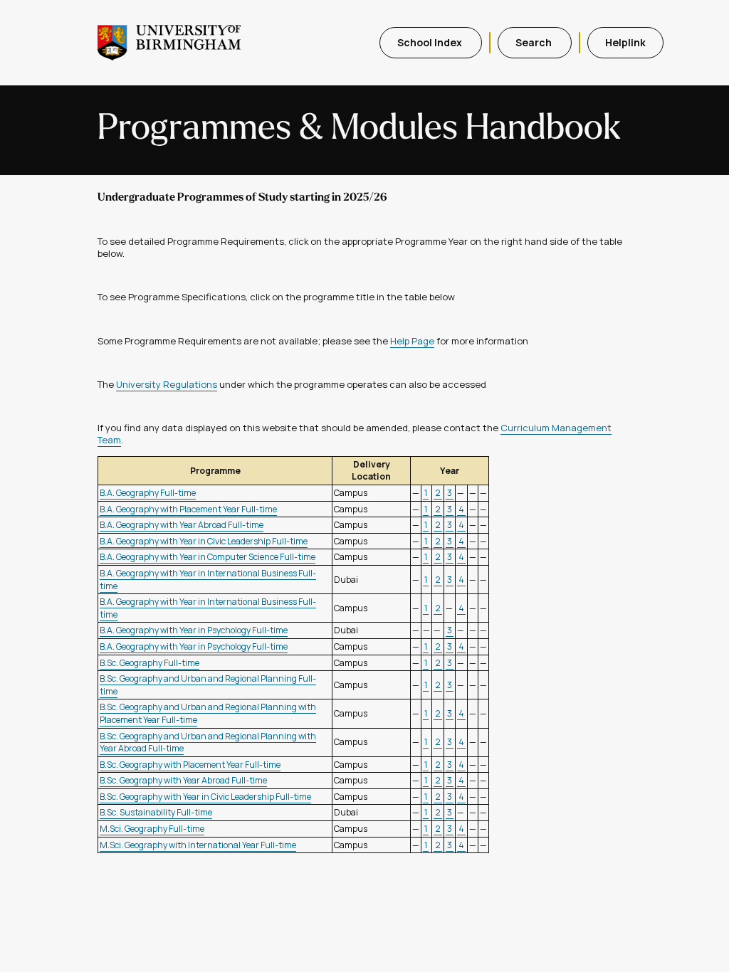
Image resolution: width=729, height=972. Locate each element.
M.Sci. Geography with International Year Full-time (198, 845)
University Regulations (166, 384)
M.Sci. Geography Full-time (152, 829)
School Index (430, 42)
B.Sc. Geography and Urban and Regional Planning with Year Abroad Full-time (208, 742)
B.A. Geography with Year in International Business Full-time (208, 579)
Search (534, 42)
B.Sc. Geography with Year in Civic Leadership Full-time (205, 797)
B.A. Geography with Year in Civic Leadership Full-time (204, 541)
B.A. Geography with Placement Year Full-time (188, 509)
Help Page (412, 340)
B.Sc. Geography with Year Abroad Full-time (183, 780)
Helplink (625, 42)
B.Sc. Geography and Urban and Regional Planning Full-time (208, 684)
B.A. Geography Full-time (148, 493)
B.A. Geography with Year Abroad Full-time (181, 525)
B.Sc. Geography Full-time (149, 663)
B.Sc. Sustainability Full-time (156, 812)
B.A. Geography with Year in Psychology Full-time (194, 630)
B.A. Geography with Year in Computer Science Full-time (207, 557)
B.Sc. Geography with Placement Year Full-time (190, 765)
